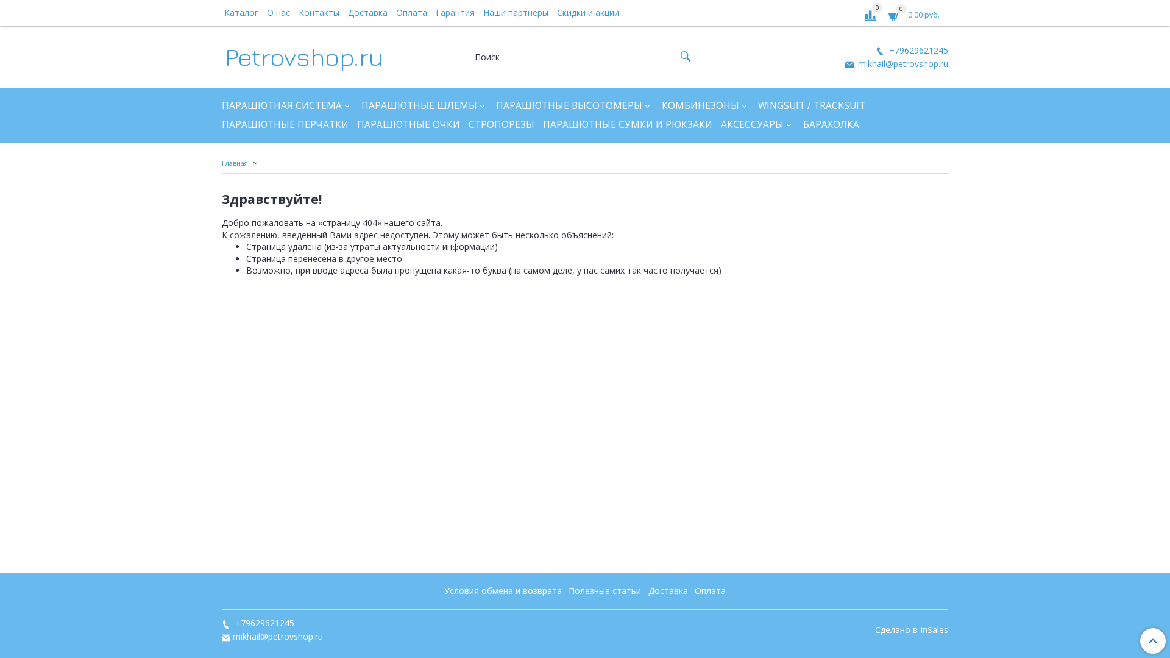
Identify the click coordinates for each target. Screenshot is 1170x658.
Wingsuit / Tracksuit (811, 105)
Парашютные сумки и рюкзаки (627, 124)
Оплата (411, 12)
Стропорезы (501, 124)
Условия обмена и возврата (503, 590)
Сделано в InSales (911, 630)
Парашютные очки (408, 124)
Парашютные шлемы (419, 105)
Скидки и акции (588, 12)
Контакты (319, 12)
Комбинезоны (700, 105)
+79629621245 (917, 50)
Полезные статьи (605, 590)
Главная (235, 163)
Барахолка (831, 124)
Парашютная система (282, 105)
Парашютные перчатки (285, 124)
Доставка (368, 12)
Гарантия (455, 12)
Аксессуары (752, 124)
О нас (278, 12)
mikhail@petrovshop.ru (902, 63)
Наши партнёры (515, 12)
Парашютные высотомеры (569, 105)
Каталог (241, 12)
